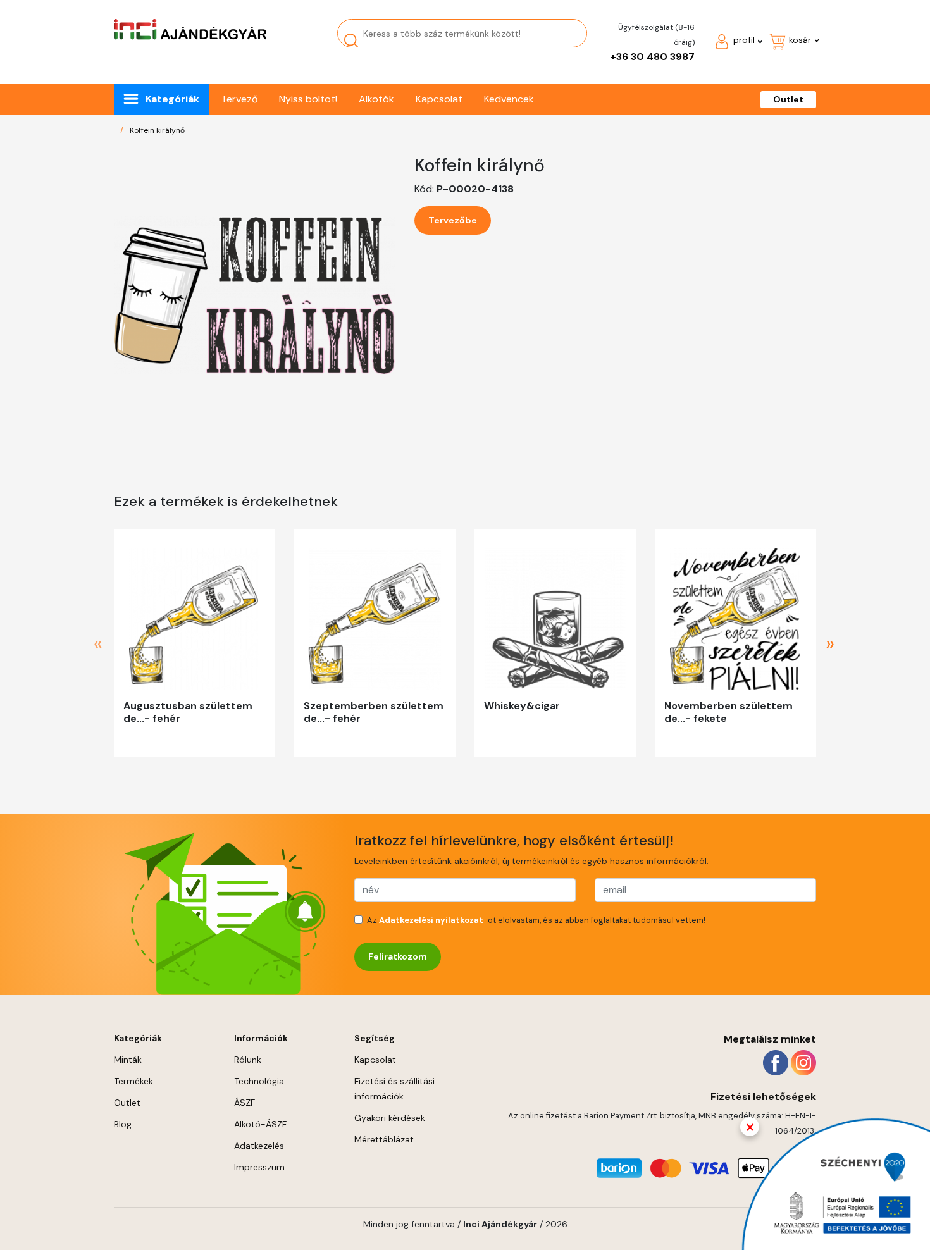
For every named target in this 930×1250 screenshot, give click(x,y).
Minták (128, 1059)
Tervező (239, 99)
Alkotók (376, 99)
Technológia (259, 1081)
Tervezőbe (452, 220)
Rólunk (247, 1059)
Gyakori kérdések (389, 1117)
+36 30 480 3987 (652, 56)
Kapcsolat (439, 99)
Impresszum (259, 1167)
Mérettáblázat (384, 1139)
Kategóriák (172, 99)
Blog (123, 1124)
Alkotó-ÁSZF (260, 1124)
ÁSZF (244, 1102)
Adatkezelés (259, 1145)
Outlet (788, 99)
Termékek (133, 1081)
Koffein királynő (157, 130)
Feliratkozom (397, 956)
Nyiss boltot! (308, 99)
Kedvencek (509, 99)
